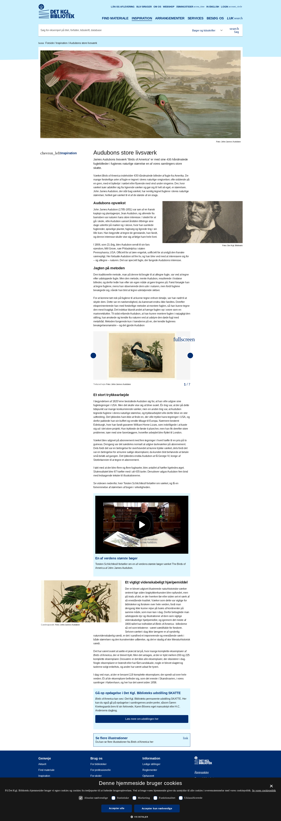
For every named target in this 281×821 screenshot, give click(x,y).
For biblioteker (98, 764)
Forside (46, 43)
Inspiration (142, 18)
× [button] (271, 787)
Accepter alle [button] (116, 808)
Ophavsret (148, 775)
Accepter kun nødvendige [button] (157, 808)
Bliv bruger (144, 6)
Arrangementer (169, 18)
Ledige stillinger (151, 764)
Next (190, 355)
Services (195, 18)
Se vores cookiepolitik (264, 790)
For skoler (96, 775)
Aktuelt (42, 764)
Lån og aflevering (122, 6)
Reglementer (149, 770)
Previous (93, 355)
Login (231, 6)
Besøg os (215, 18)
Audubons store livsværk (83, 43)
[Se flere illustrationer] (142, 739)
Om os (157, 6)
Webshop (168, 6)
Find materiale (115, 18)
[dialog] (140, 799)
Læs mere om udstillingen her (141, 719)
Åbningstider (190, 6)
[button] (184, 339)
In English (212, 6)
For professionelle (100, 770)
